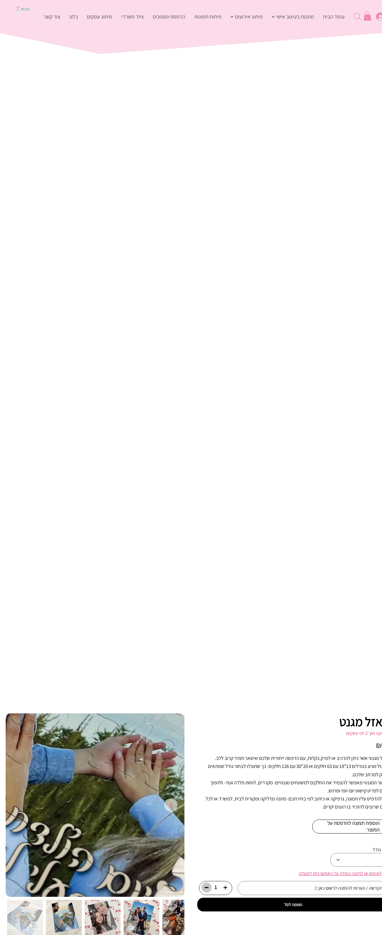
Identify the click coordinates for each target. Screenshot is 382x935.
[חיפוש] (357, 16)
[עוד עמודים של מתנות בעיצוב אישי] (273, 16)
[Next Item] (171, 805)
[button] (367, 16)
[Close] (225, 887)
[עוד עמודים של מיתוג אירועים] (231, 16)
